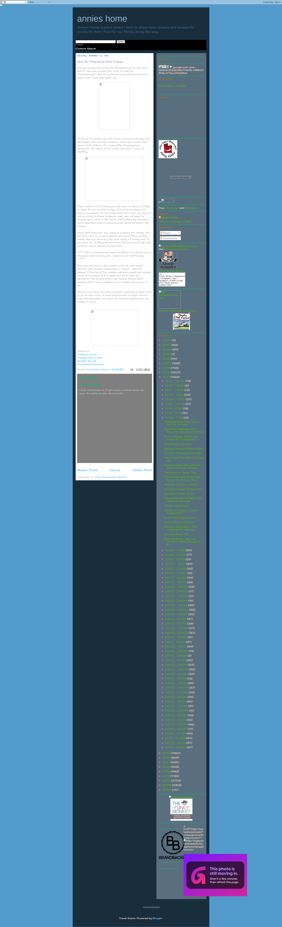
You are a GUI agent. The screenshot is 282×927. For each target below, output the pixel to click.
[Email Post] (131, 369)
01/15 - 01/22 (175, 738)
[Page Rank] (164, 67)
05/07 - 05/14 (176, 664)
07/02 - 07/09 (177, 628)
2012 (166, 771)
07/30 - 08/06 (177, 609)
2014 (166, 762)
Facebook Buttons (176, 249)
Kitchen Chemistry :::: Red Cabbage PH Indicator (180, 528)
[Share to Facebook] (145, 369)
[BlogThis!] (140, 369)
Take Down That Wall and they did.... (183, 459)
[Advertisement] (181, 118)
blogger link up (86, 360)
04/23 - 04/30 (177, 673)
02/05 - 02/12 (176, 724)
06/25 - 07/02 (177, 632)
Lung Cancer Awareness (180, 517)
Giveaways (172, 207)
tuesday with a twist (90, 357)
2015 (166, 757)
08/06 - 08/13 (176, 605)
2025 (167, 340)
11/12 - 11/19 (173, 413)
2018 (166, 372)
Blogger (158, 918)
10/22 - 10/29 (176, 554)
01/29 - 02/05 (176, 728)
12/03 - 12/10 (175, 399)
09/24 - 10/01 (176, 573)
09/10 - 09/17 (176, 582)
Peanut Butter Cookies (179, 522)
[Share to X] (143, 369)
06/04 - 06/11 (176, 646)
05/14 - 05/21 (176, 660)
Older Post (142, 470)
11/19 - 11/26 (174, 408)
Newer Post (87, 470)
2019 (166, 367)
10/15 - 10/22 (175, 559)
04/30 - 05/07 (177, 669)
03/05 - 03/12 (176, 706)
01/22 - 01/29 (176, 733)
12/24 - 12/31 (175, 385)
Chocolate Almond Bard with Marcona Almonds (183, 499)
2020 (167, 363)
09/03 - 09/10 (176, 586)
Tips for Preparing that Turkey (183, 453)
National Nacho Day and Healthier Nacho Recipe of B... (182, 541)
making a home (87, 354)
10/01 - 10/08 (176, 568)
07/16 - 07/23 (176, 619)
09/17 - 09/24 (176, 577)
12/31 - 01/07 (175, 380)
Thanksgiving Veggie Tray (180, 472)
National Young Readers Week (183, 448)
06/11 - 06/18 (175, 641)
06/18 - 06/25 (176, 637)
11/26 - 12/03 (175, 403)
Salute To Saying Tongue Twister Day (180, 511)
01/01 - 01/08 (176, 747)
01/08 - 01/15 (175, 742)
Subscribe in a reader (172, 85)
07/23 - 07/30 (176, 614)
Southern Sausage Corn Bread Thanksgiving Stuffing (183, 430)
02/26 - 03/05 (177, 710)
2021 (166, 358)
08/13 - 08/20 (176, 600)
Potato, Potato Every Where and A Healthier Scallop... (182, 466)
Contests (191, 207)
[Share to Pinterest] (148, 369)
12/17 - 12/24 (174, 390)
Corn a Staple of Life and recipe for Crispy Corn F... (182, 438)
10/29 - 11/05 (175, 550)
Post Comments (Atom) (110, 477)
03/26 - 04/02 (177, 692)
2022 (167, 354)
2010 (166, 780)
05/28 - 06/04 (177, 651)
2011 (166, 776)
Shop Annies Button (172, 270)
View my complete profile (175, 221)
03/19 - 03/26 (176, 696)
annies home (102, 19)
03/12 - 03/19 (176, 701)
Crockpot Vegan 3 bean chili (182, 489)
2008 (167, 789)
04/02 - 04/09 (177, 687)
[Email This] (137, 369)
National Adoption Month (181, 484)
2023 (167, 349)
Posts (166, 232)
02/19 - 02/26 (176, 715)
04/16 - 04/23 (176, 678)
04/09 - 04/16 (176, 683)
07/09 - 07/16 (176, 623)
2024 (167, 344)
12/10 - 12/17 (174, 394)
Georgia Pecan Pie (176, 534)
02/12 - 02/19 (176, 719)
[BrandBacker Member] (173, 859)
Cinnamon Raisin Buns (179, 493)
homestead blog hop (90, 364)
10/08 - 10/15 (175, 563)
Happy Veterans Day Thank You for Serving (181, 423)
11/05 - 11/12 (174, 417)
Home (115, 470)
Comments (169, 238)
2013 (166, 766)
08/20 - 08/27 (177, 596)
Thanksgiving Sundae (178, 443)
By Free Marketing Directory (177, 310)
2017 (166, 377)
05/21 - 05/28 (176, 655)
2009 (167, 785)
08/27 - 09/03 (177, 591)
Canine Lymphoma (176, 505)
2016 (166, 753)
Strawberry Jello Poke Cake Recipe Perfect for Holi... (182, 478)
